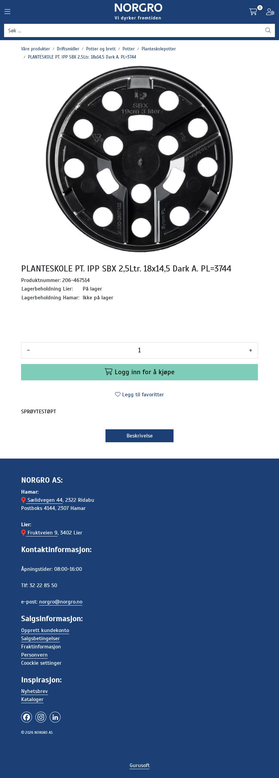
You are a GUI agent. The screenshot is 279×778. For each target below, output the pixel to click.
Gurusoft (140, 765)
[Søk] (268, 30)
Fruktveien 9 (42, 532)
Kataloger (32, 699)
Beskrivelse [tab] (140, 435)
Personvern (34, 654)
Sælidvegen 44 (44, 500)
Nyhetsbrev (34, 691)
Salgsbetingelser (40, 638)
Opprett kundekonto (45, 630)
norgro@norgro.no (60, 601)
